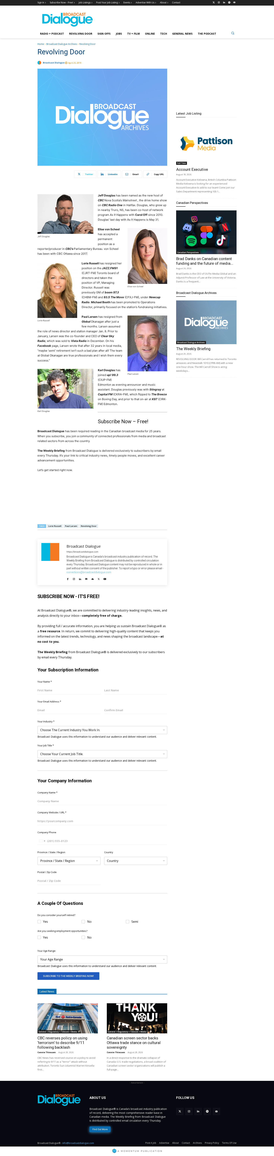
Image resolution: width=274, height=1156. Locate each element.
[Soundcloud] (92, 578)
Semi (134, 922)
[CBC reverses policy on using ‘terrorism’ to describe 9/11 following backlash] (67, 1018)
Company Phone (46, 832)
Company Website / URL (51, 812)
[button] (233, 33)
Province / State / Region (51, 852)
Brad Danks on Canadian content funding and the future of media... (204, 261)
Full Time (181, 163)
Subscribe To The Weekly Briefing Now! (68, 976)
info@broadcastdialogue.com (78, 1143)
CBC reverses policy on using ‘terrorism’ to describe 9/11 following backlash (62, 1043)
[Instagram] (219, 3)
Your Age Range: (46, 950)
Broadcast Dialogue (53, 62)
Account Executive (192, 169)
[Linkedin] (224, 3)
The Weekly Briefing (193, 349)
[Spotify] (229, 3)
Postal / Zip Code (47, 872)
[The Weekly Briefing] (206, 322)
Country (108, 852)
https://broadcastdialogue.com (82, 551)
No (89, 922)
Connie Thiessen (46, 1052)
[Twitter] (214, 3)
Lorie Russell (54, 526)
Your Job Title (45, 745)
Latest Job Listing (188, 113)
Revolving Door (89, 526)
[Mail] (86, 578)
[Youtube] (105, 578)
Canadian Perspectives (192, 203)
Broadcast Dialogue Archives (61, 44)
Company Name (47, 792)
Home (40, 44)
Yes (45, 922)
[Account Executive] (206, 143)
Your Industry (45, 721)
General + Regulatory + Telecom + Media (58, 1031)
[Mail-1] (234, 3)
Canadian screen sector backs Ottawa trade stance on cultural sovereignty (134, 1043)
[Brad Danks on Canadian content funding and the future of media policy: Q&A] (206, 232)
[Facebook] (68, 578)
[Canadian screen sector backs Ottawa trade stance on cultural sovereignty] (137, 1018)
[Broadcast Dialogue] (39, 63)
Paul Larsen (71, 526)
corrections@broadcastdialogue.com (89, 572)
